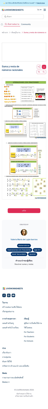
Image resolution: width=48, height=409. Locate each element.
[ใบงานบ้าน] (2, 24)
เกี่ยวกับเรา (6, 352)
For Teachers (29, 332)
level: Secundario (19, 254)
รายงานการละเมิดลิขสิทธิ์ (12, 377)
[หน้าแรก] (12, 10)
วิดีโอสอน (28, 327)
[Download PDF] (44, 67)
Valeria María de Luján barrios (24, 239)
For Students (29, 336)
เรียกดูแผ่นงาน (8, 311)
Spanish (32, 254)
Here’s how (41, 3)
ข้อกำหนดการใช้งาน (24, 394)
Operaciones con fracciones (19, 250)
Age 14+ (37, 250)
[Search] (4, 16)
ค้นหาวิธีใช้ (7, 361)
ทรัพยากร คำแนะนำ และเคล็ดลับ (15, 366)
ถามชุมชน (6, 357)
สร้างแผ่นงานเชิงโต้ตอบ (12, 307)
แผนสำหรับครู (8, 323)
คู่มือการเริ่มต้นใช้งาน (33, 323)
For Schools (28, 341)
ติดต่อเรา (6, 382)
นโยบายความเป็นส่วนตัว (24, 396)
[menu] (44, 9)
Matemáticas (24, 245)
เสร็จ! (24, 211)
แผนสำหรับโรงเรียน (10, 327)
